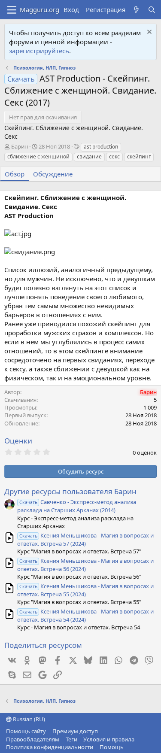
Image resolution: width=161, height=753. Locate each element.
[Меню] (12, 9)
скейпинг (139, 156)
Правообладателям (32, 739)
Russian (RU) (28, 719)
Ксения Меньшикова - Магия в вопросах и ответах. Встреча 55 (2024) (85, 590)
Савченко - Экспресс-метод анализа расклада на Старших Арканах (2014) (76, 506)
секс (114, 156)
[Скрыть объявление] (148, 32)
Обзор (14, 174)
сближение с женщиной (38, 156)
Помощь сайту (26, 731)
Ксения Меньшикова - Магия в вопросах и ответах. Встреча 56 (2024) (85, 565)
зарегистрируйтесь (39, 50)
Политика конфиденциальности (49, 747)
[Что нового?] (136, 10)
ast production (101, 146)
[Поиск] (151, 10)
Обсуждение (53, 174)
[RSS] (129, 747)
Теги (71, 739)
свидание (89, 156)
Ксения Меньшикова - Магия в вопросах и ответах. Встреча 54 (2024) (85, 615)
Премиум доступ (75, 731)
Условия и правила (108, 739)
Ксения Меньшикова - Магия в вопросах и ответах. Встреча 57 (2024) (85, 539)
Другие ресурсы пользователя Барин (70, 491)
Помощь (112, 747)
